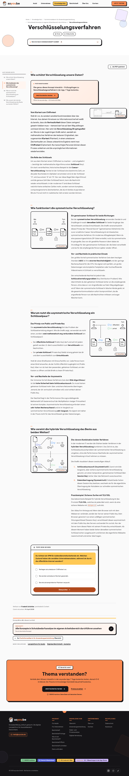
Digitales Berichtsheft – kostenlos (59, 644)
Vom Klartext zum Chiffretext (43, 112)
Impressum (108, 727)
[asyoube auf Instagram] (113, 771)
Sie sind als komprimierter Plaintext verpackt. (54, 583)
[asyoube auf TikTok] (118, 771)
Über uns (91, 723)
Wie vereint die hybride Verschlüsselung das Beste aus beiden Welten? (64, 431)
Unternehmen (45, 3)
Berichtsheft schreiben (59, 746)
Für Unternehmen (57, 727)
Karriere (95, 3)
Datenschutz (109, 723)
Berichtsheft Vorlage (58, 734)
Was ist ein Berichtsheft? (56, 738)
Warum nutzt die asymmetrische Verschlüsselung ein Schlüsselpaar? (63, 314)
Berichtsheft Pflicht (58, 742)
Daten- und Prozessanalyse (74, 731)
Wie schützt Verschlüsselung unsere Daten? (57, 75)
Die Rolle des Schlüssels (41, 157)
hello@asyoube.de (19, 735)
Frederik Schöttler (27, 607)
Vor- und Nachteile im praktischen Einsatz (89, 254)
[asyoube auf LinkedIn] (108, 771)
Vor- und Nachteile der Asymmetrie (46, 376)
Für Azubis (55, 723)
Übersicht (72, 723)
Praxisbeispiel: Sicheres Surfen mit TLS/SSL (90, 495)
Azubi (35, 3)
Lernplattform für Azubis (36, 644)
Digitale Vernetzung (75, 736)
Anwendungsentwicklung (77, 727)
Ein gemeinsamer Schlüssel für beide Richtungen (92, 216)
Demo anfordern (57, 749)
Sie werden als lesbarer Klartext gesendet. (53, 576)
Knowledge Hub (60, 3)
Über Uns (85, 3)
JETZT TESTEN (119, 3)
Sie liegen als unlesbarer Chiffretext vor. (53, 569)
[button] (108, 113)
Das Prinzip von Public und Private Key (48, 323)
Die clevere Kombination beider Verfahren (89, 440)
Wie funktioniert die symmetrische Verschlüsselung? (63, 208)
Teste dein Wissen (43, 547)
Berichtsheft (74, 3)
